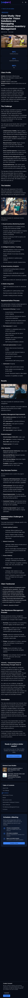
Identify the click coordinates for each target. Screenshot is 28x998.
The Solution (6, 792)
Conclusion (5, 809)
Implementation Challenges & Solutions (11, 802)
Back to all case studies (8, 8)
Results (4, 797)
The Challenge (6, 790)
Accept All (6, 995)
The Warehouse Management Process (11, 807)
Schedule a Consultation (14, 756)
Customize (6, 992)
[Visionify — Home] (6, 2)
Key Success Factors (7, 799)
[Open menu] (25, 2)
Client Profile (5, 788)
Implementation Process (8, 795)
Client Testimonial (6, 804)
